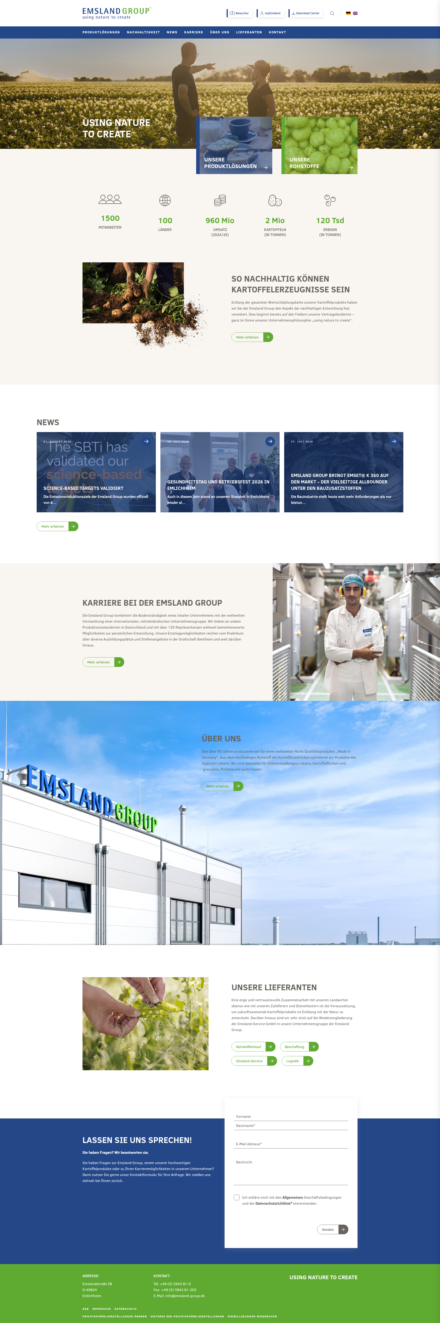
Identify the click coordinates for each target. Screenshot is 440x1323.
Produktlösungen (101, 32)
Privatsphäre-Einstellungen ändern (114, 1316)
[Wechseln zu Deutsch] (348, 13)
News (172, 32)
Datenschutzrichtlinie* (274, 1203)
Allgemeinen (292, 1197)
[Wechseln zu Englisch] (355, 13)
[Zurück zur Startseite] (116, 13)
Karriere (193, 32)
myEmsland (272, 13)
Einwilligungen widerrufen (252, 1316)
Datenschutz (126, 1308)
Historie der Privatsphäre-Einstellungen (187, 1316)
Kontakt (277, 32)
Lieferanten (249, 32)
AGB (85, 1308)
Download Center (307, 13)
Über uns (219, 32)
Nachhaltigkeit (143, 32)
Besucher (242, 13)
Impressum (101, 1308)
